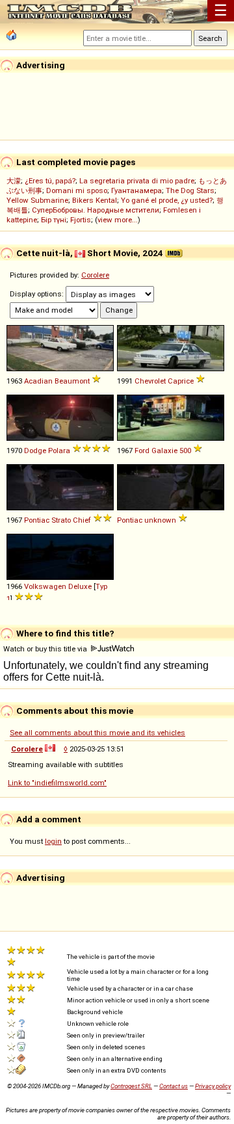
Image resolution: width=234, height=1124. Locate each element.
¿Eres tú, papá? (50, 180)
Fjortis (80, 219)
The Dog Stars (190, 190)
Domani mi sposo (76, 190)
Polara (59, 450)
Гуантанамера (136, 190)
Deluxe (80, 586)
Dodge (35, 450)
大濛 (13, 180)
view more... (118, 219)
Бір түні (53, 219)
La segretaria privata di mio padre (136, 180)
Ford (142, 450)
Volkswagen (45, 586)
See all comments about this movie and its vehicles (97, 732)
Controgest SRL (131, 1086)
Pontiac (36, 520)
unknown (160, 520)
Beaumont (72, 381)
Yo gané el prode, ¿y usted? (167, 200)
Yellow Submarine (37, 200)
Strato (61, 520)
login (53, 841)
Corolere (95, 275)
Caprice (181, 381)
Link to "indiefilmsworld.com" (57, 782)
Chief (82, 520)
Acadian (38, 381)
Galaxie (164, 450)
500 (185, 450)
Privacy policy (213, 1086)
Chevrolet (150, 381)
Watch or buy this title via (46, 648)
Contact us (173, 1086)
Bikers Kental (94, 200)
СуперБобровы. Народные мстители (95, 210)
